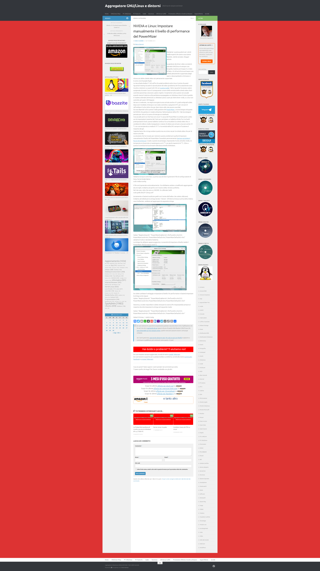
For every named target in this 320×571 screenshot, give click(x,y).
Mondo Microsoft (204, 409)
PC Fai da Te (136, 13)
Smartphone (203, 482)
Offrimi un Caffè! (161, 13)
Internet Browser (113, 282)
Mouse (202, 417)
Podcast (114, 297)
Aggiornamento (115, 261)
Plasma (107, 297)
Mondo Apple (203, 402)
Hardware (202, 367)
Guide (144, 13)
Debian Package (204, 325)
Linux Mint (109, 291)
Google (123, 278)
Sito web (137, 463)
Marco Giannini (139, 41)
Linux (119, 289)
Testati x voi (203, 524)
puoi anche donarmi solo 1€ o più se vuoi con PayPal (166, 338)
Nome (137, 457)
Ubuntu (110, 306)
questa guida (164, 88)
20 (126, 325)
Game (107, 278)
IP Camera (202, 383)
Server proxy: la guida (160, 427)
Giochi (201, 356)
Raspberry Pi (109, 301)
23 (113, 328)
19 (123, 325)
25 (120, 328)
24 (116, 328)
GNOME (115, 278)
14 (106, 325)
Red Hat (118, 301)
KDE (108, 284)
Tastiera (202, 513)
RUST (124, 301)
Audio (201, 306)
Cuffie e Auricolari (205, 321)
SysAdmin (114, 304)
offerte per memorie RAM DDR (165, 388)
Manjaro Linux (109, 293)
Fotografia (203, 348)
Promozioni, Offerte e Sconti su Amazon (180, 13)
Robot (201, 448)
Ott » (118, 332)
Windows (121, 306)
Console (202, 314)
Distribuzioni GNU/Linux (206, 337)
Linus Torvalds (110, 289)
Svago (201, 505)
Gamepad (202, 352)
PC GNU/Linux (127, 13)
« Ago (114, 332)
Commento (138, 446)
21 (106, 328)
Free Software (118, 276)
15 (110, 325)
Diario (201, 329)
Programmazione (112, 299)
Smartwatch (203, 486)
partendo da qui (152, 328)
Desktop (118, 269)
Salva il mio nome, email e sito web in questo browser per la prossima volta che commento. (162, 469)
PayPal (201, 432)
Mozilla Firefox (111, 295)
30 (113, 330)
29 (110, 330)
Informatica (119, 280)
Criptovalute (203, 318)
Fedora (108, 276)
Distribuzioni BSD (204, 333)
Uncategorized (204, 528)
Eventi (201, 344)
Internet (202, 379)
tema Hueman (125, 567)
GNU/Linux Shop (115, 13)
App (201, 298)
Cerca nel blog (202, 69)
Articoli (107, 265)
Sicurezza (151, 13)
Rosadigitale (203, 452)
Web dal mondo (204, 540)
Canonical (121, 265)
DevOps (108, 273)
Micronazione (203, 398)
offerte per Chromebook (165, 391)
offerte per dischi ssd (165, 386)
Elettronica (203, 340)
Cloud (108, 267)
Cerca (211, 72)
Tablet (201, 509)
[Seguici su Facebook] (127, 18)
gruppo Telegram (147, 359)
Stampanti (203, 497)
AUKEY (202, 310)
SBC (201, 459)
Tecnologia (203, 520)
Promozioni (203, 444)
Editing (121, 273)
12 (123, 322)
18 (120, 325)
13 (126, 322)
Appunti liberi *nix (205, 302)
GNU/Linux (203, 360)
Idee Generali (203, 375)
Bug (114, 265)
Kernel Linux (112, 287)
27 (126, 328)
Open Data (203, 425)
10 (116, 322)
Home (106, 13)
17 (116, 325)
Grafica (108, 280)
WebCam (202, 543)
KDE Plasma (116, 284)
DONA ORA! (206, 61)
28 (106, 330)
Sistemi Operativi (204, 478)
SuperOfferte (199, 13)
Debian (109, 269)
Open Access (203, 421)
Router (202, 455)
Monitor (202, 413)
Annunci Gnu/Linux (205, 295)
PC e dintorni (203, 436)
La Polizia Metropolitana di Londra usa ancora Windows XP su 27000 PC (142, 429)
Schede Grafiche (204, 463)
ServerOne (203, 471)
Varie (201, 532)
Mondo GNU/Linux (205, 406)
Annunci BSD (203, 291)
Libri (201, 394)
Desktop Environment (115, 272)
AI (107, 263)
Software (202, 494)
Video (201, 536)
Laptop (202, 390)
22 (110, 328)
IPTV (201, 386)
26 (123, 328)
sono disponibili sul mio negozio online (148, 330)
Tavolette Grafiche (205, 517)
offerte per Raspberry (165, 394)
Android (113, 263)
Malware (117, 291)
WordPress (203, 547)
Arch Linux (121, 263)
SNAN (201, 490)
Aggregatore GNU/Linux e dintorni (132, 6)
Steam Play (203, 501)
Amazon (202, 287)
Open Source (203, 429)
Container (124, 267)
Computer (115, 267)
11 (120, 322)
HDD (201, 371)
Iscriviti (207, 13)
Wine (107, 308)
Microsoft (116, 293)
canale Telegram (174, 354)
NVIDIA (121, 295)
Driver (114, 273)
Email (166, 457)
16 (113, 325)
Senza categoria (139, 18)
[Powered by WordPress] (111, 567)
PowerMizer (170, 109)
